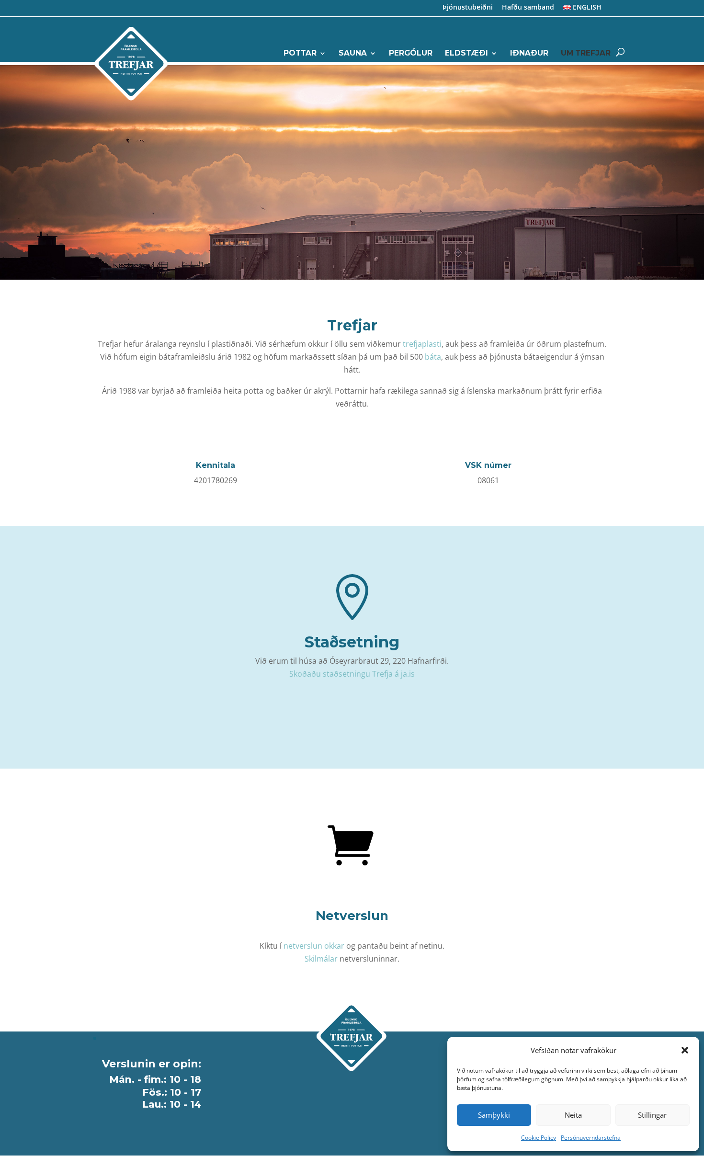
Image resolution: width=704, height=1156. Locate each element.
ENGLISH (586, 7)
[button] (685, 1050)
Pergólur (410, 53)
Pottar (300, 53)
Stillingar (652, 1115)
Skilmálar (321, 958)
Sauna (353, 53)
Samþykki (494, 1115)
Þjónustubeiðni (468, 7)
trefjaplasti (422, 344)
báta (433, 356)
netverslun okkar (314, 946)
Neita (573, 1115)
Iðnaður (529, 53)
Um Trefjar (586, 53)
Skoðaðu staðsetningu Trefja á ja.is (352, 674)
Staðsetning (352, 642)
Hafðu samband (528, 7)
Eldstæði (466, 53)
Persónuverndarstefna (591, 1137)
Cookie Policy (538, 1137)
